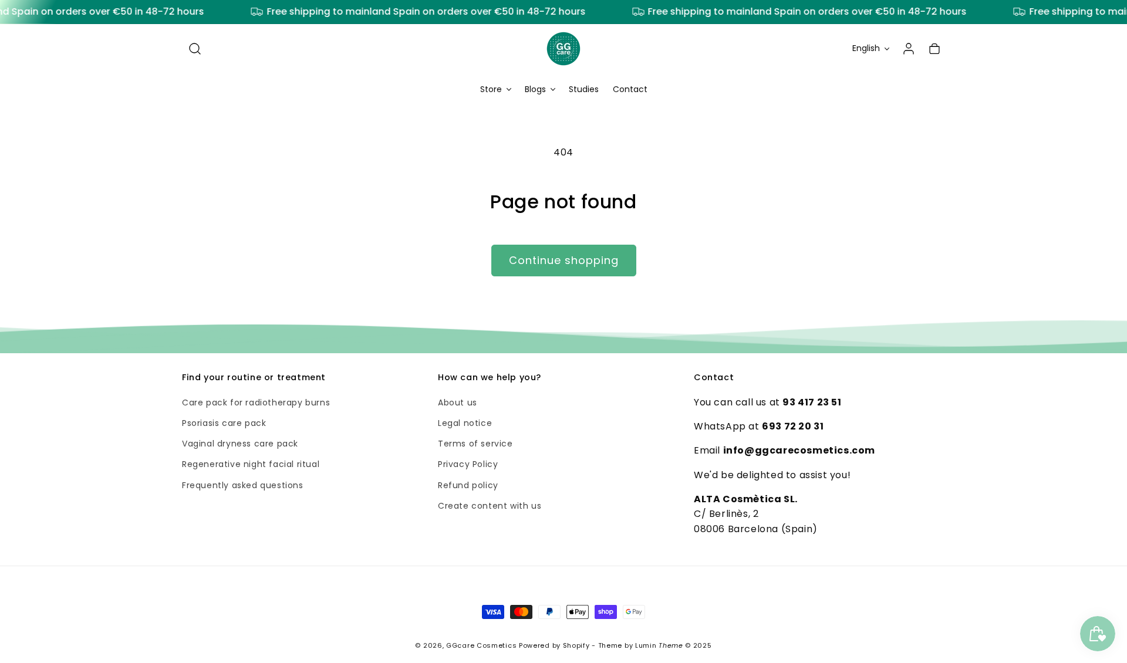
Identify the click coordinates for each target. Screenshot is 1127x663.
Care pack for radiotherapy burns (256, 402)
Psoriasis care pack (224, 423)
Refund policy (468, 485)
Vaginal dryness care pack (240, 444)
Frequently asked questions (242, 485)
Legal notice (465, 423)
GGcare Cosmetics (481, 645)
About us (457, 402)
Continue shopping (564, 260)
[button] (195, 49)
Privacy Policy (468, 465)
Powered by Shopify (554, 645)
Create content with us (489, 506)
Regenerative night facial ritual (250, 465)
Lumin (659, 645)
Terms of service (475, 444)
